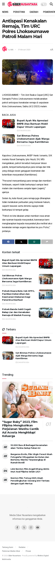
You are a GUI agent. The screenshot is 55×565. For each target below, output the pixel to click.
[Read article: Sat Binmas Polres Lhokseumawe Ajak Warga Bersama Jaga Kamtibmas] (8, 138)
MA (12, 50)
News (5, 12)
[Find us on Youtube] (37, 527)
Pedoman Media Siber (11, 551)
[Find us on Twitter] (24, 527)
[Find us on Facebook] (17, 527)
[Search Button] (51, 4)
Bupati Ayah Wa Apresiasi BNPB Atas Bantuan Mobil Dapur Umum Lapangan (32, 123)
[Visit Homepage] (23, 4)
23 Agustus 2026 (24, 130)
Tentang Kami (7, 547)
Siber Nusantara (14, 556)
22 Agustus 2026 (24, 145)
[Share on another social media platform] (47, 241)
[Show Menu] (3, 4)
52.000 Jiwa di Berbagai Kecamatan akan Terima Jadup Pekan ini (29, 446)
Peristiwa (19, 12)
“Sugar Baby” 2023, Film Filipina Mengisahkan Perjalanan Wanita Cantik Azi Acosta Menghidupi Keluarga (20, 429)
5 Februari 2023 (24, 50)
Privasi (28, 551)
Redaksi (22, 547)
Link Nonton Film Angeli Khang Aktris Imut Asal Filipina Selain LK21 (30, 470)
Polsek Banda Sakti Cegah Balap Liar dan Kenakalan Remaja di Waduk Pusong (16, 312)
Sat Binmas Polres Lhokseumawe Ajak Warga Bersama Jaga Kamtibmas (33, 138)
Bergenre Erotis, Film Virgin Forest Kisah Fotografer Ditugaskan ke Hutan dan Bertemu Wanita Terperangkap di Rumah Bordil (31, 458)
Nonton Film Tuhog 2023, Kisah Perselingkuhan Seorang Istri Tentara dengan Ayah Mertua (30, 481)
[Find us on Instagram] (31, 527)
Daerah (34, 12)
